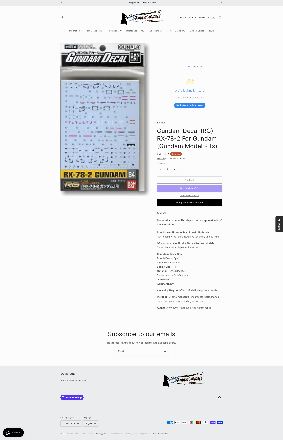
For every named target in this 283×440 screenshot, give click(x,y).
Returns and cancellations (73, 380)
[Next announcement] (221, 3)
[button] (63, 17)
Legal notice (145, 434)
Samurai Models (73, 434)
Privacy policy (101, 434)
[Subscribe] (164, 351)
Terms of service (116, 434)
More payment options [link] (189, 195)
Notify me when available (189, 202)
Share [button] (163, 213)
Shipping (161, 158)
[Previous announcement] (61, 3)
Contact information (160, 434)
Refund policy (88, 434)
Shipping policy (131, 434)
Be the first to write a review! (189, 105)
